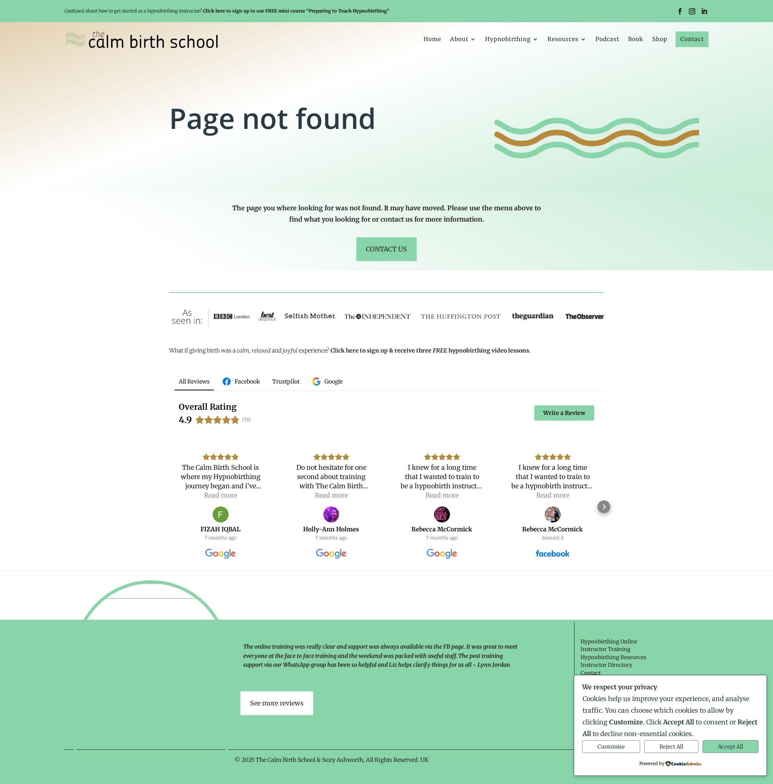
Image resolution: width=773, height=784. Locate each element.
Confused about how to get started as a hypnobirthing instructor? (226, 11)
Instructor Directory (606, 665)
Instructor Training (605, 649)
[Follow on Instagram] (692, 11)
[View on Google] (221, 514)
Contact (692, 39)
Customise (611, 746)
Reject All (671, 746)
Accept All (730, 746)
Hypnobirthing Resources (613, 657)
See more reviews (277, 703)
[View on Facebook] (553, 514)
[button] (169, 506)
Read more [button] (220, 495)
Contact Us (386, 249)
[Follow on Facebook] (680, 11)
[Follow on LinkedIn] (704, 11)
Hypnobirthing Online (609, 641)
